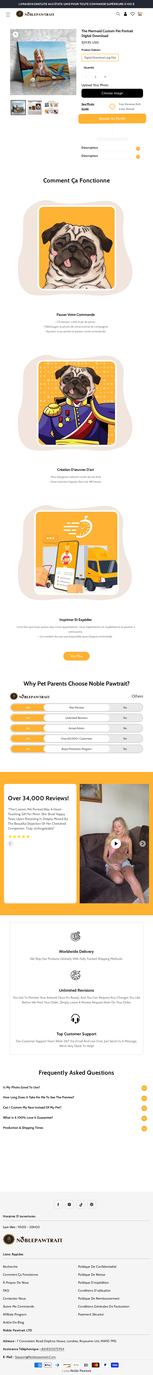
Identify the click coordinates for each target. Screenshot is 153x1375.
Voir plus (76, 656)
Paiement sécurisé (91, 1314)
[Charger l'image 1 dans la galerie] (18, 107)
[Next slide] (142, 843)
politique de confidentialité (97, 1267)
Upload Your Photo (94, 85)
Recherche (10, 1267)
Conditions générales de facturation (103, 1306)
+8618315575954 (52, 1349)
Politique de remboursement (99, 1298)
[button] (8, 14)
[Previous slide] (10, 843)
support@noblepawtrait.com (35, 1357)
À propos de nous (16, 1282)
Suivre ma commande (18, 1306)
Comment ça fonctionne (20, 1274)
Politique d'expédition (93, 1282)
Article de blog (13, 1322)
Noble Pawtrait (80, 1371)
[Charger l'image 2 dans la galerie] (34, 107)
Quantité (89, 67)
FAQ (6, 1290)
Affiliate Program (14, 1314)
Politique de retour (91, 1274)
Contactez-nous (14, 1298)
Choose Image (112, 93)
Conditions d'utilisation (94, 1290)
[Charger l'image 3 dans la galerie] (51, 107)
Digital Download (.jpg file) (100, 57)
